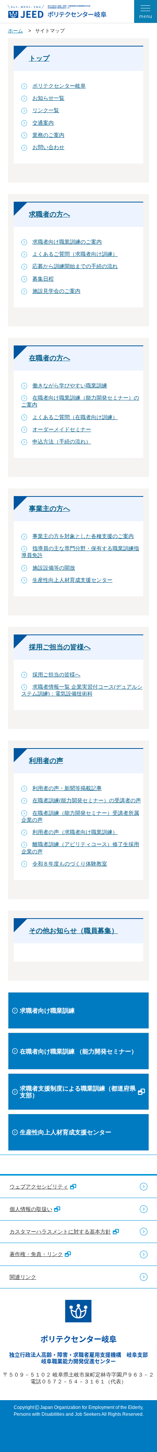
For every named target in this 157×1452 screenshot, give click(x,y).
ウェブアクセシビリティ (39, 1187)
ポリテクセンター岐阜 (59, 86)
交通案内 (43, 123)
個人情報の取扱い (31, 1209)
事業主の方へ (49, 508)
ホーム (15, 31)
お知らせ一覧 (48, 98)
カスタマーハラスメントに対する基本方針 (60, 1232)
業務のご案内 (48, 135)
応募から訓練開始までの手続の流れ (75, 266)
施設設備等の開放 (53, 568)
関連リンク (23, 1277)
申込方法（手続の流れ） (61, 441)
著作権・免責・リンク (36, 1254)
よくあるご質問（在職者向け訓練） (75, 417)
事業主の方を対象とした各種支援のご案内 (83, 536)
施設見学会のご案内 (56, 291)
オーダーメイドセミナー (61, 429)
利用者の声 (46, 761)
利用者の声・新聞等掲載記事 (67, 788)
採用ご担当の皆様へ (60, 647)
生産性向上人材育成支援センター (72, 580)
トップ (39, 58)
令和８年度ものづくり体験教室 (69, 864)
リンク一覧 (45, 110)
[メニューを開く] (145, 11)
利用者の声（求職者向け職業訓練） (75, 832)
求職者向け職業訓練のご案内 (67, 242)
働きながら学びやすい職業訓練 (69, 385)
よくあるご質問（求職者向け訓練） (75, 254)
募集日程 (43, 279)
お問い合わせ (48, 147)
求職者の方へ (49, 214)
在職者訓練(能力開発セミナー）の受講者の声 (86, 800)
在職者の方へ (49, 358)
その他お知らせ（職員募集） (73, 931)
